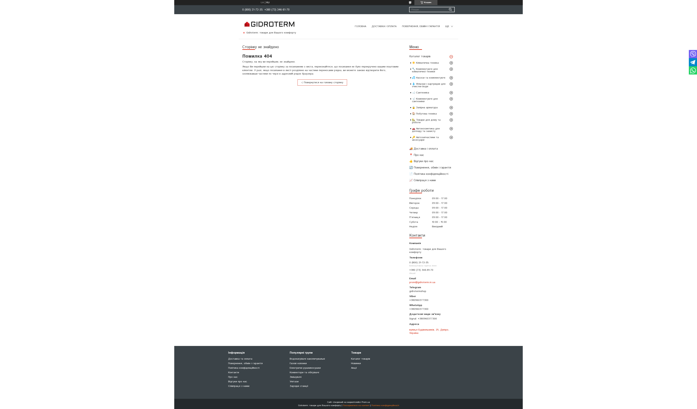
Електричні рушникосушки (305, 368)
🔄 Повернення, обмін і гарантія (430, 168)
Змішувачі (295, 377)
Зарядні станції (299, 386)
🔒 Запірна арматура (425, 107)
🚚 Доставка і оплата (423, 149)
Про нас (233, 377)
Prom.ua (366, 402)
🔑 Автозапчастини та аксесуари (425, 139)
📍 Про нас (416, 155)
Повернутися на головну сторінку (323, 82)
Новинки (356, 363)
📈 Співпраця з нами (422, 180)
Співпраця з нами (238, 386)
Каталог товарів (420, 56)
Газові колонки (298, 363)
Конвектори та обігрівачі (304, 372)
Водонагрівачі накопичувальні (307, 359)
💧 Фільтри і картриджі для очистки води (428, 85)
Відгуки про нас (237, 381)
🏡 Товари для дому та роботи (426, 121)
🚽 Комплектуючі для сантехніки (425, 100)
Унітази (294, 381)
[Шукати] (450, 9)
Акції (354, 368)
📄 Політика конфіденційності (428, 174)
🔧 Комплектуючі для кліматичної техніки (425, 70)
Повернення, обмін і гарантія (421, 26)
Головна (360, 26)
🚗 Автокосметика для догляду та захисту (426, 130)
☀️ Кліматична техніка (425, 63)
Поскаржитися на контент (356, 405)
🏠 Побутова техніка (424, 114)
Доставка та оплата (240, 359)
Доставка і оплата (384, 26)
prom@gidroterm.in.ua (422, 282)
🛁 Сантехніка (420, 92)
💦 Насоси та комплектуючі (428, 78)
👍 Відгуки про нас (421, 161)
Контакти (233, 372)
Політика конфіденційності (244, 368)
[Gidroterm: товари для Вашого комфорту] (269, 24)
